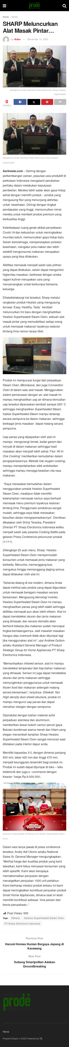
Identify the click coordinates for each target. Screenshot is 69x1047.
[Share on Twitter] (33, 102)
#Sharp (15, 918)
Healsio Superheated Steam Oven (44, 918)
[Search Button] (64, 5)
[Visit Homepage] (34, 5)
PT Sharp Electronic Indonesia (22, 923)
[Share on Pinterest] (47, 102)
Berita (15, 16)
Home (6, 16)
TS (40, 1038)
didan (17, 39)
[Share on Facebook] (20, 102)
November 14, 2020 (37, 39)
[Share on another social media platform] (60, 102)
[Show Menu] (4, 5)
